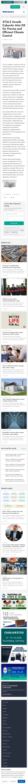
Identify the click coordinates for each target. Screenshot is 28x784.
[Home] (8, 12)
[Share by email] (11, 197)
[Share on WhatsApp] (13, 197)
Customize (13, 781)
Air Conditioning (7, 194)
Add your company (7, 737)
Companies (5, 714)
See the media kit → (7, 694)
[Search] (3, 7)
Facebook (5, 766)
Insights (5, 708)
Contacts (5, 750)
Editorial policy (6, 747)
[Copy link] (9, 197)
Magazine (5, 717)
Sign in (23, 7)
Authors (5, 724)
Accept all (21, 781)
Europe (5, 197)
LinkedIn (5, 763)
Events (4, 711)
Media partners (6, 733)
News (7, 16)
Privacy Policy (14, 232)
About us (5, 743)
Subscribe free (15, 7)
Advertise (5, 730)
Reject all (5, 781)
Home (2, 16)
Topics (4, 721)
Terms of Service (7, 753)
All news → (24, 448)
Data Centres (16, 194)
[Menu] (24, 12)
